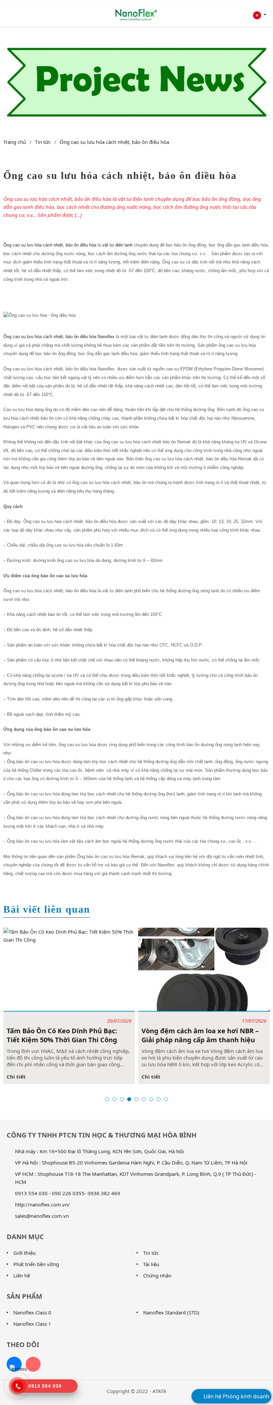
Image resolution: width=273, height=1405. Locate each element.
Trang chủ (14, 142)
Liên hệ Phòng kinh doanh (235, 1396)
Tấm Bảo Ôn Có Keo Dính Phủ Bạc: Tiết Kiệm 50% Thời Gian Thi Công (62, 1035)
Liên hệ (21, 1275)
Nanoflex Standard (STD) (171, 1312)
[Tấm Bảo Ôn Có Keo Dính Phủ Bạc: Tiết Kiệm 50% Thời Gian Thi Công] (69, 969)
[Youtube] (33, 1364)
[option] (69, 1006)
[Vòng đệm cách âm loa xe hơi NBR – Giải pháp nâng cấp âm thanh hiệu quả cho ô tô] (204, 969)
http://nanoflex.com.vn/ (42, 1204)
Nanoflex (106, 336)
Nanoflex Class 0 (32, 1312)
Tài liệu (151, 1264)
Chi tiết (16, 1076)
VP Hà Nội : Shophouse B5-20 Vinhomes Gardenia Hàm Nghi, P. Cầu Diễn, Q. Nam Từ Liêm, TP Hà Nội (131, 1162)
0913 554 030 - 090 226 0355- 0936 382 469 (67, 1193)
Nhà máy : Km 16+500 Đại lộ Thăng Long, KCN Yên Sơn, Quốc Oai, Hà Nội (99, 1151)
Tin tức (43, 142)
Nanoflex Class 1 (32, 1323)
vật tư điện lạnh (117, 244)
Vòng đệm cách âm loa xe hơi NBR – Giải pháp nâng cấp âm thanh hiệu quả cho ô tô (200, 1035)
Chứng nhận (157, 1275)
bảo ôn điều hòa (81, 244)
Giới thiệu (24, 1252)
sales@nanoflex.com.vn (42, 1215)
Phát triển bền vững (36, 1264)
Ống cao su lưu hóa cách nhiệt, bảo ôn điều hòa (114, 142)
